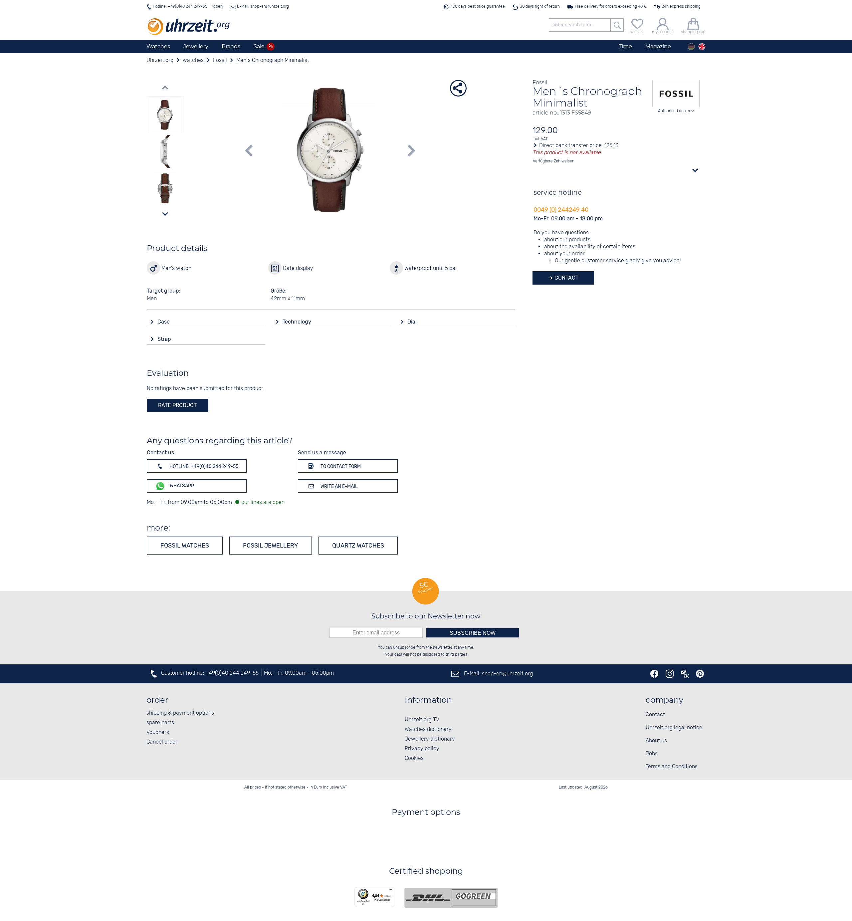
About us (656, 740)
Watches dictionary (428, 729)
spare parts (160, 722)
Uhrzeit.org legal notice (674, 727)
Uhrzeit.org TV (422, 719)
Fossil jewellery (270, 545)
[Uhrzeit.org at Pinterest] (700, 673)
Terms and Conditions (672, 766)
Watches (158, 46)
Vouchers (157, 732)
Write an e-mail (339, 486)
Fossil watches (184, 545)
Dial (412, 322)
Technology (298, 322)
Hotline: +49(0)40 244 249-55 (180, 6)
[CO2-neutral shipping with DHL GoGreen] (451, 898)
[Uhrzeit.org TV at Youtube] (685, 673)
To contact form (340, 466)
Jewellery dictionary (430, 739)
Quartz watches (358, 545)
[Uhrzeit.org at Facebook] (654, 673)
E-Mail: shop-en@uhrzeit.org (262, 6)
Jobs (652, 753)
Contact (565, 278)
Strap (164, 339)
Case (164, 322)
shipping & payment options (180, 713)
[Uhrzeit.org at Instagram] (669, 673)
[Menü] (390, 891)
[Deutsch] (691, 46)
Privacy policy (422, 748)
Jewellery (195, 46)
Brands (231, 46)
